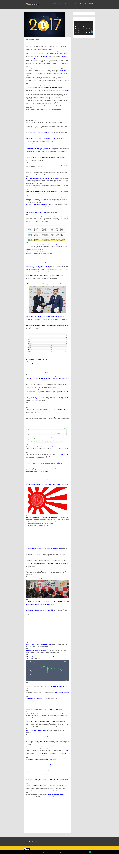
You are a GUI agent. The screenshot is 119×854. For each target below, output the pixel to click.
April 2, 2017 (46, 525)
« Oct (75, 36)
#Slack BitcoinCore (68, 3)
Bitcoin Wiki (83, 3)
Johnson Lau (29, 574)
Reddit (59, 3)
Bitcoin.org (91, 3)
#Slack (76, 3)
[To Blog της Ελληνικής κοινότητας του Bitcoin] (32, 4)
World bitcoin (57, 42)
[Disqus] (47, 816)
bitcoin (29, 800)
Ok (89, 852)
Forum (54, 3)
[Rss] (36, 841)
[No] (117, 852)
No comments (46, 42)
